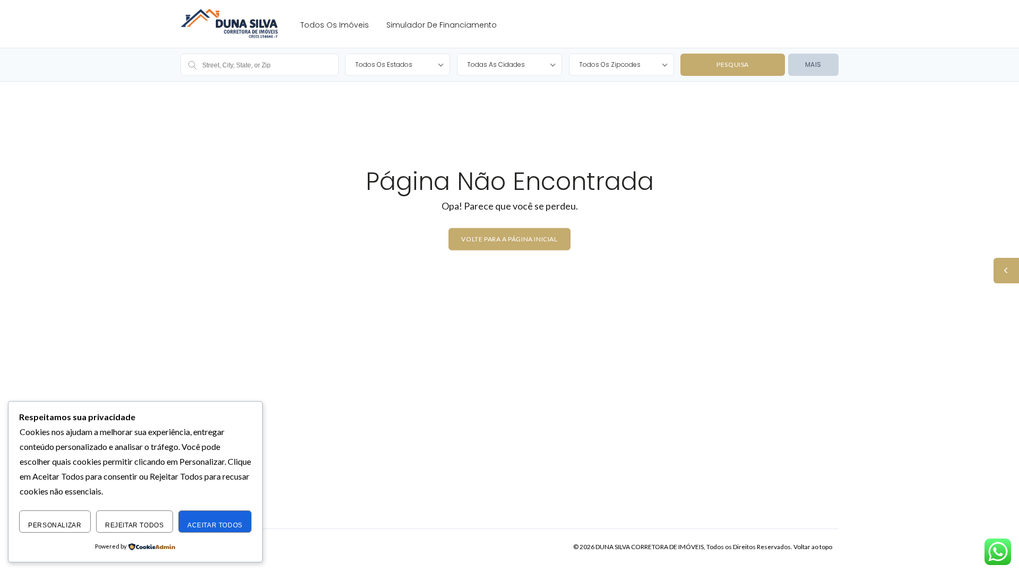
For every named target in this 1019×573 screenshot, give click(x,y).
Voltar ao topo (812, 547)
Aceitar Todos (215, 525)
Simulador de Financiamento (441, 25)
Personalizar (54, 525)
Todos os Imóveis (334, 25)
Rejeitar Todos (134, 525)
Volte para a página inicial (509, 239)
